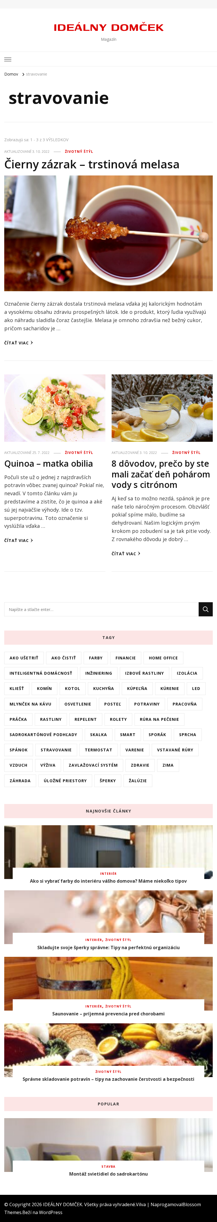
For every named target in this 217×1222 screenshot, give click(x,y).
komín (44, 688)
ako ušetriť (24, 658)
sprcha (187, 734)
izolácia (187, 673)
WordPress (50, 1212)
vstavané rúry (175, 750)
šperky (108, 780)
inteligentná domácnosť (41, 673)
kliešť (17, 688)
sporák (157, 734)
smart (128, 734)
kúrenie (169, 688)
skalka (98, 734)
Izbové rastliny (144, 673)
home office (163, 658)
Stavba (108, 1167)
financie (126, 658)
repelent (86, 719)
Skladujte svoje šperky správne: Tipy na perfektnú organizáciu (108, 947)
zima (168, 765)
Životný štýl (79, 151)
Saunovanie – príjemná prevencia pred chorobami (108, 1014)
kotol (72, 688)
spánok (19, 750)
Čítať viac (16, 343)
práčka (18, 719)
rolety (118, 719)
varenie (134, 750)
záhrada (20, 780)
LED (196, 688)
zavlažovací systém (93, 765)
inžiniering (98, 673)
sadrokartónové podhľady (43, 734)
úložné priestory (65, 780)
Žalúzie (138, 780)
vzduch (18, 765)
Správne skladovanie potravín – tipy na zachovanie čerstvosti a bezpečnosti (108, 1079)
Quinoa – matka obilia (48, 463)
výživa (48, 765)
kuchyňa (103, 688)
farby (96, 658)
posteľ (112, 704)
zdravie (140, 765)
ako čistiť (63, 658)
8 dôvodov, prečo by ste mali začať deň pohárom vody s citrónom (161, 474)
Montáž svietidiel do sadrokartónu (108, 1174)
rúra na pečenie (159, 719)
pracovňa (185, 704)
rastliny (51, 719)
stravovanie (56, 750)
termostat (98, 750)
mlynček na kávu (30, 704)
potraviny (147, 704)
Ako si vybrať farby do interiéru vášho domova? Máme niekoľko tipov (108, 881)
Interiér (108, 874)
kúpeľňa (137, 688)
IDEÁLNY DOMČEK (108, 26)
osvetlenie (77, 704)
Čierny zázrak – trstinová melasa (92, 164)
